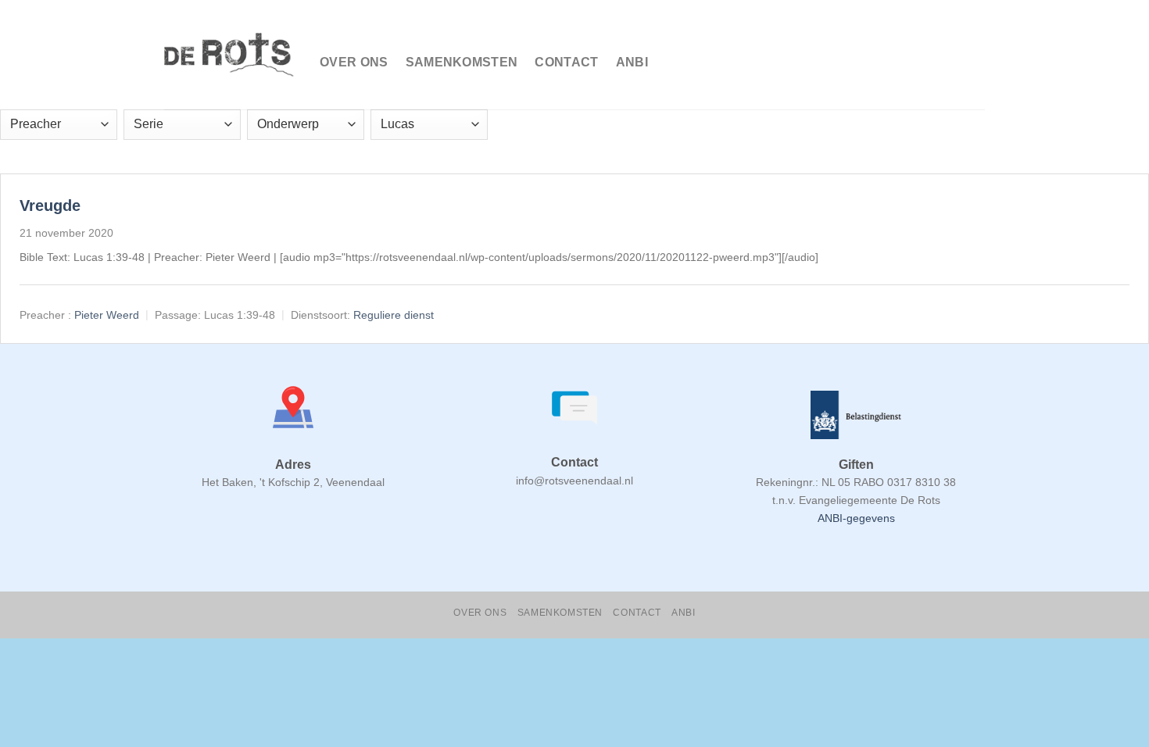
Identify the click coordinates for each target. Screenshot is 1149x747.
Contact (566, 62)
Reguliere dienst (393, 315)
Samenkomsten (462, 62)
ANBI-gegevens (856, 518)
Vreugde (50, 205)
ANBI (632, 62)
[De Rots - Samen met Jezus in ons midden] (230, 55)
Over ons (354, 62)
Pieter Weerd (106, 315)
